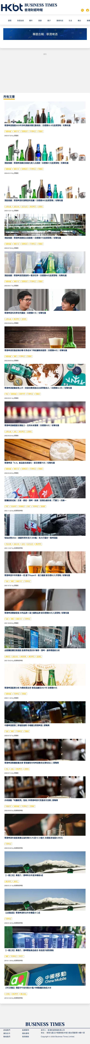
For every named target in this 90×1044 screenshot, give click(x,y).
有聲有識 (8, 131)
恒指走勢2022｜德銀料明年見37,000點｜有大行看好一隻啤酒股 (31, 537)
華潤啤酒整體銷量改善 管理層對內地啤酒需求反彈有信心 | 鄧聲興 (31, 762)
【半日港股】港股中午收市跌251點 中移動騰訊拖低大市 (27, 987)
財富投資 (20, 20)
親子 (49, 20)
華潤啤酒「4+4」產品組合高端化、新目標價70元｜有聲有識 (29, 462)
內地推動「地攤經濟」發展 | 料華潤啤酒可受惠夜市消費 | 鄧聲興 (31, 800)
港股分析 (16, 131)
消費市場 (22, 394)
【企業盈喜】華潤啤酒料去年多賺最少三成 (22, 912)
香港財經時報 (33, 10)
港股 (15, 356)
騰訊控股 (23, 994)
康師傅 (8, 656)
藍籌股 (43, 506)
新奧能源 (22, 506)
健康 (40, 20)
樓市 (30, 20)
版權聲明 (25, 1030)
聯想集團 (23, 656)
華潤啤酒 (33, 131)
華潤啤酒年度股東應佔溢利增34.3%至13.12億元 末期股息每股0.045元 (33, 837)
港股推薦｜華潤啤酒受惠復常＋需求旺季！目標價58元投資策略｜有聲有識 (35, 275)
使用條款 (25, 1036)
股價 (23, 544)
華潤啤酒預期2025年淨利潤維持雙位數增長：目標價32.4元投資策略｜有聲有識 (37, 125)
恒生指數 (8, 544)
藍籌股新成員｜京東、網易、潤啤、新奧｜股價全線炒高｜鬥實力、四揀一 (35, 500)
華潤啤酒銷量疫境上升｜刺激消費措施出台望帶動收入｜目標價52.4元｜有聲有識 (38, 388)
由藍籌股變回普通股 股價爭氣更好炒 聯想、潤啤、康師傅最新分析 (32, 650)
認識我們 (6, 1030)
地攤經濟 (8, 806)
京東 (7, 506)
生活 (70, 20)
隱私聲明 (25, 1033)
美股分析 (19, 581)
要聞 (9, 20)
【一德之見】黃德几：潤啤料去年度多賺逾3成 (23, 875)
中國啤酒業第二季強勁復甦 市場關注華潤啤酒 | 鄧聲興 (26, 725)
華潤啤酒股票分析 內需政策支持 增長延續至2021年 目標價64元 (30, 687)
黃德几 (16, 881)
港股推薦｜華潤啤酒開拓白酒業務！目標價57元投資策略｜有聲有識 (32, 237)
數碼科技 (60, 20)
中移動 (8, 994)
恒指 (7, 581)
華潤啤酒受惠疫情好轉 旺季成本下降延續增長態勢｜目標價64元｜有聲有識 (35, 350)
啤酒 (7, 394)
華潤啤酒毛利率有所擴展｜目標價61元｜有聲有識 (25, 312)
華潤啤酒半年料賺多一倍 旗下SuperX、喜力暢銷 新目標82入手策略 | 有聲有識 (37, 575)
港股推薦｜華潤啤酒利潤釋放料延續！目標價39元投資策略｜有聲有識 (33, 200)
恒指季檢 (14, 506)
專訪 (79, 20)
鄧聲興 (40, 131)
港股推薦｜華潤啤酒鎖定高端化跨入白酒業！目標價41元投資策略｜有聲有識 (36, 163)
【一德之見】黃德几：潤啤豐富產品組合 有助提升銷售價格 (29, 950)
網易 (28, 506)
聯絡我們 (6, 1036)
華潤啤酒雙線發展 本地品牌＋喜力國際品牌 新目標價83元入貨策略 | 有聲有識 (36, 612)
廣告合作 (6, 1033)
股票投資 (25, 131)
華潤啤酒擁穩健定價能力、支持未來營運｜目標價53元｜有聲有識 (31, 425)
